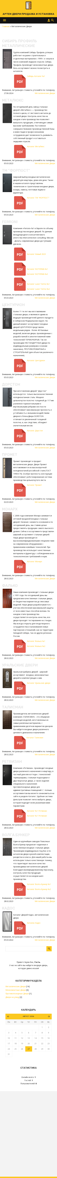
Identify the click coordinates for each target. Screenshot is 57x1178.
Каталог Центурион (36, 360)
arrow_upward (51, 1172)
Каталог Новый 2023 (36, 254)
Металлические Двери (15, 986)
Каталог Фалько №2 (36, 646)
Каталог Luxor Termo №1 (38, 284)
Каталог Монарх (34, 561)
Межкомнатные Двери (15, 990)
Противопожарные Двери (17, 993)
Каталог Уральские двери (39, 683)
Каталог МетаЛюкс (35, 146)
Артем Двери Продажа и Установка (28, 14)
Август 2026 (28, 1016)
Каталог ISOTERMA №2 (37, 274)
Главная (5, 26)
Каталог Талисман (35, 737)
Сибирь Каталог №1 (36, 76)
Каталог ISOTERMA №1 (37, 269)
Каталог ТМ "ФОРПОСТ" (38, 197)
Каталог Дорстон (35, 430)
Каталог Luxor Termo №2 (38, 289)
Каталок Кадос (34, 923)
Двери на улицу (12, 997)
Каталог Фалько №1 (36, 641)
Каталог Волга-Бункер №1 (39, 884)
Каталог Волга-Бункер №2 (39, 889)
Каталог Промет (34, 485)
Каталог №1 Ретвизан (37, 811)
